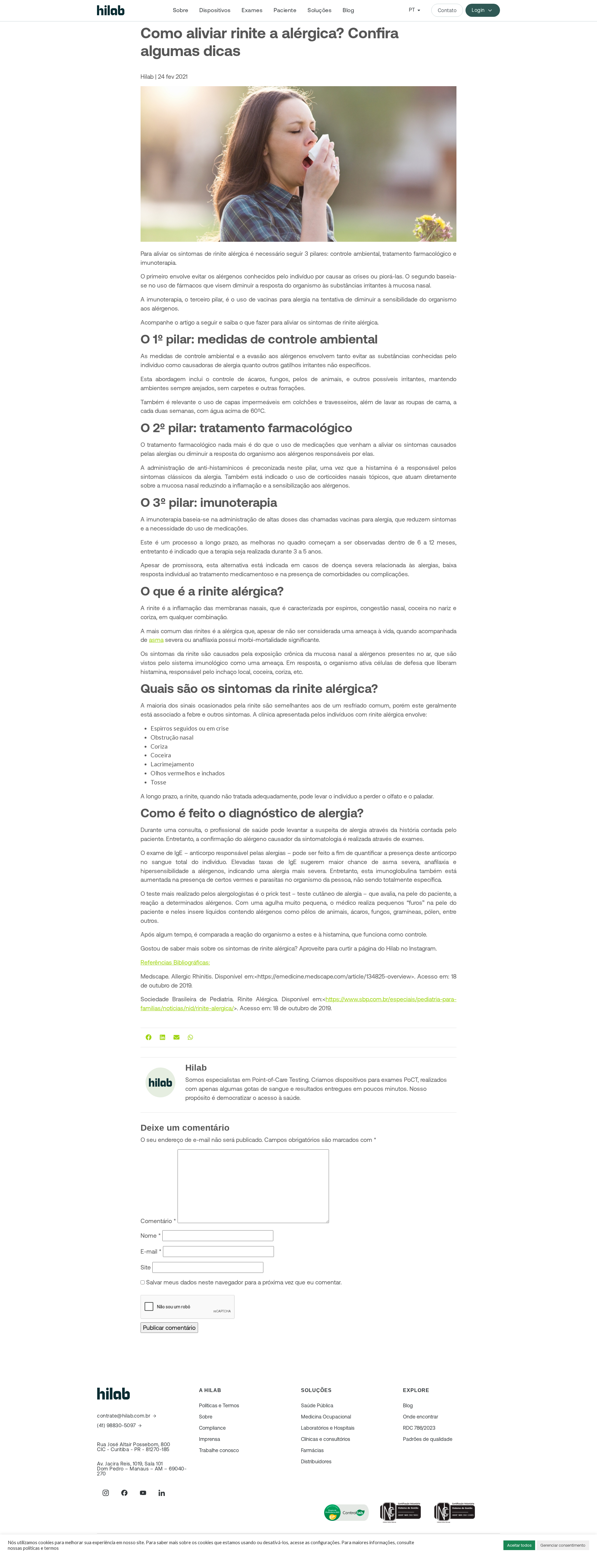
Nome (151, 1235)
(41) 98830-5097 (116, 1425)
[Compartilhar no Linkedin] (162, 1037)
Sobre (180, 10)
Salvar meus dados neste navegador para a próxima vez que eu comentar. (244, 1282)
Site (146, 1267)
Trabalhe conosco (219, 1450)
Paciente (285, 10)
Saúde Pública (317, 1405)
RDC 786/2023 (419, 1428)
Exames (252, 10)
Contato (447, 10)
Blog (348, 10)
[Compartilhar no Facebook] (148, 1037)
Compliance (212, 1428)
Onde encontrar (420, 1416)
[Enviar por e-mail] (176, 1037)
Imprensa (209, 1439)
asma (156, 639)
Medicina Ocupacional (326, 1416)
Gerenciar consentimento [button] (562, 1545)
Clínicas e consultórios (325, 1439)
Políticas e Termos (219, 1405)
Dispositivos (214, 10)
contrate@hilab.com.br (123, 1415)
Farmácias (312, 1450)
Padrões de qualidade (427, 1439)
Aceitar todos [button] (519, 1545)
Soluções (319, 10)
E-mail (151, 1251)
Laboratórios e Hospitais (327, 1428)
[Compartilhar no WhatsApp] (190, 1037)
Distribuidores (316, 1461)
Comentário (158, 1220)
